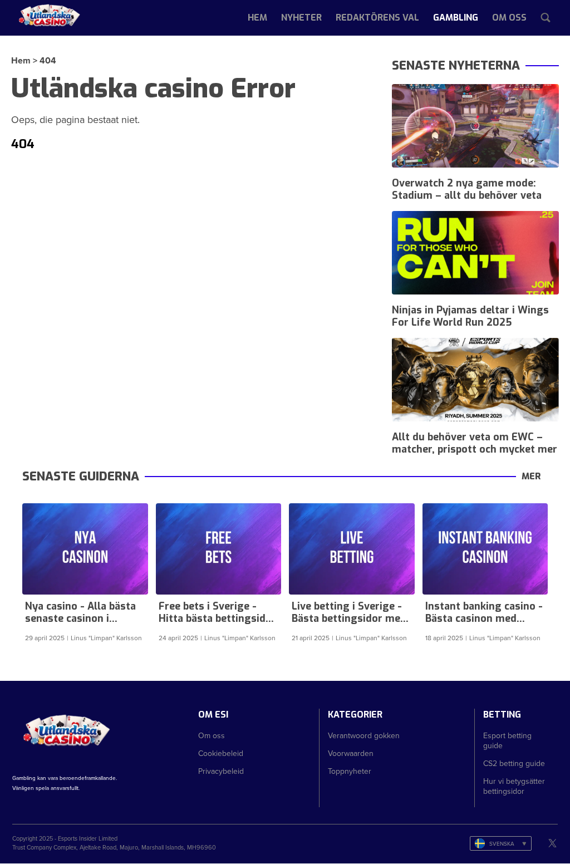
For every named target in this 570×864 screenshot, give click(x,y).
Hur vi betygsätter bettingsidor (514, 786)
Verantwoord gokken (364, 735)
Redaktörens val (377, 17)
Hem (257, 17)
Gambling (455, 17)
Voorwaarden (351, 753)
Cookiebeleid (220, 753)
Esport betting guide (507, 740)
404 (48, 60)
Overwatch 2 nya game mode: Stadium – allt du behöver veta (467, 189)
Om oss (509, 17)
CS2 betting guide (514, 763)
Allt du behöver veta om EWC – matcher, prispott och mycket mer (474, 443)
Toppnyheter (349, 771)
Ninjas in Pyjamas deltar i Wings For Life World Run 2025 (470, 316)
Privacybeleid (221, 771)
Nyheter (301, 17)
